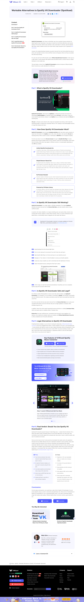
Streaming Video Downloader (50, 573)
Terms (61, 575)
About (61, 573)
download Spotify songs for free (46, 449)
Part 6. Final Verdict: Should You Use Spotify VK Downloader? (18, 46)
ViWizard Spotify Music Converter (48, 71)
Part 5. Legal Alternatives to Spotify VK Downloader (17, 42)
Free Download (68, 78)
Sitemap (61, 582)
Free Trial (50, 343)
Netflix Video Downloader (49, 575)
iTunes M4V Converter (49, 577)
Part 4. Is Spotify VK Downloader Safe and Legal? (18, 37)
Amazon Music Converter (32, 582)
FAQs (68, 577)
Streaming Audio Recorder (34, 573)
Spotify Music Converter (33, 575)
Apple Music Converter (32, 577)
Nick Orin (29, 13)
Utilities (39, 2)
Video (32, 2)
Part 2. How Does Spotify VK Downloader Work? (17, 28)
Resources (47, 2)
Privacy (61, 577)
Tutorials (69, 579)
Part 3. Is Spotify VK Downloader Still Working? (18, 33)
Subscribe (48, 589)
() (57, 13)
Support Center (70, 573)
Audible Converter (31, 584)
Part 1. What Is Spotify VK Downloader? (17, 23)
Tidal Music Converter (32, 579)
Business (61, 579)
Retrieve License (70, 575)
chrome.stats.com (62, 222)
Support (62, 2)
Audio (25, 2)
